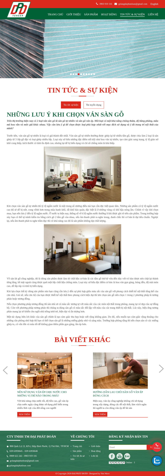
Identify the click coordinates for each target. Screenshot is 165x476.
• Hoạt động (95, 451)
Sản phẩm (91, 14)
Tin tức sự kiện (70, 105)
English (154, 4)
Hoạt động (109, 14)
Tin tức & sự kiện (132, 14)
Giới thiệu (73, 14)
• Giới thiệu (94, 446)
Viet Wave (105, 473)
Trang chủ (55, 14)
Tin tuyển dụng (93, 105)
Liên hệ (153, 14)
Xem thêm (24, 414)
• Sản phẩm (76, 451)
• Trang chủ (76, 446)
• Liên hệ (93, 456)
